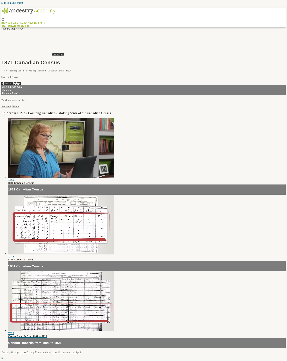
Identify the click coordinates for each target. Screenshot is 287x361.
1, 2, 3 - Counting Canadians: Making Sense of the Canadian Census (32, 70)
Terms (22, 352)
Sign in (42, 22)
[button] (3, 19)
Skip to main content (12, 2)
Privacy (30, 352)
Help (16, 352)
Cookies (39, 352)
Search (15, 22)
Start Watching (29, 22)
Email (18, 83)
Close (55, 54)
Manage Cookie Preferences (59, 352)
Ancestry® (7, 352)
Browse (6, 22)
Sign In (24, 25)
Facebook (6, 83)
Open (61, 54)
